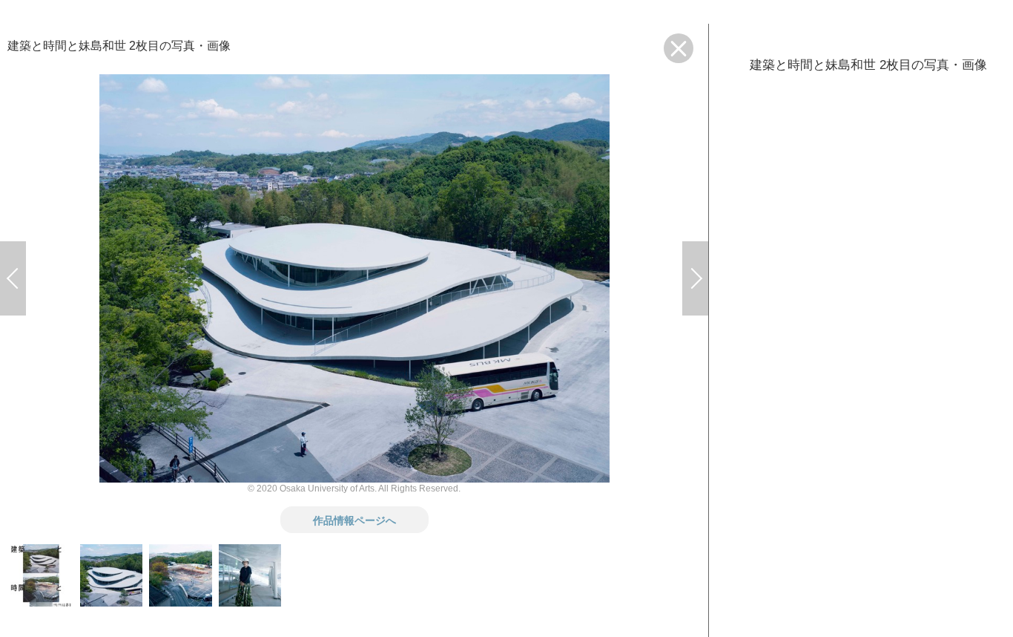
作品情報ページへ (354, 519)
